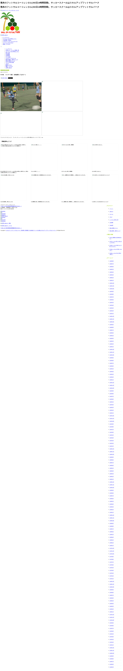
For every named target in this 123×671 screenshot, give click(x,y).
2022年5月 (112, 401)
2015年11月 (112, 617)
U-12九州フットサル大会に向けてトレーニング (100, 201)
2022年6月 (112, 399)
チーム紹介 (8, 56)
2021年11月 (112, 418)
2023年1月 (112, 379)
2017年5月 (112, 567)
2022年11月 (112, 385)
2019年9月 (112, 490)
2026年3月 (112, 274)
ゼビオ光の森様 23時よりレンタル (7, 201)
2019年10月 (112, 487)
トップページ (6, 37)
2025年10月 (112, 288)
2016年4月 (112, 603)
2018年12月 (112, 515)
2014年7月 (112, 661)
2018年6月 (112, 531)
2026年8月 (112, 261)
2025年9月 (112, 291)
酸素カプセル (9, 65)
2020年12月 (112, 448)
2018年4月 (112, 537)
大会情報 (8, 54)
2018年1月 (112, 545)
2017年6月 (112, 564)
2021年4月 (112, 437)
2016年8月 (112, 592)
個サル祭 (8, 52)
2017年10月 (112, 553)
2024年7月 (112, 330)
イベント (111, 208)
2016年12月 (112, 581)
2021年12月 (112, 415)
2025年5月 (112, 302)
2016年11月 (112, 584)
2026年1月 (112, 280)
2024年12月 (112, 316)
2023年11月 (112, 352)
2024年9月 (112, 324)
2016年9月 (112, 589)
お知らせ (111, 211)
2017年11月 (112, 551)
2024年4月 (112, 338)
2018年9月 (112, 523)
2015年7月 (112, 628)
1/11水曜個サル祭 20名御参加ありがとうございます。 (40, 201)
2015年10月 (112, 620)
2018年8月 (112, 526)
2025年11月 (112, 285)
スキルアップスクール (11, 58)
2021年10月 (112, 421)
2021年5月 (112, 435)
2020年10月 (112, 454)
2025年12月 (112, 283)
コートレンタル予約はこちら (9, 38)
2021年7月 (112, 429)
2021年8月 (112, 426)
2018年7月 (112, 528)
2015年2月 (112, 642)
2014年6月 (112, 664)
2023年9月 (112, 357)
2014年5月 (112, 667)
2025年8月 (112, 294)
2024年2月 (112, 343)
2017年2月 (112, 575)
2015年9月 (112, 622)
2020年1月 (112, 479)
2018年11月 (112, 517)
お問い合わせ (9, 67)
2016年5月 (112, 600)
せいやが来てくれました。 (96, 171)
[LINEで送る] (4, 77)
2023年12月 (112, 349)
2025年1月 (112, 313)
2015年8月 (112, 625)
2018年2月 (112, 542)
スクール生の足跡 (10, 62)
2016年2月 (112, 609)
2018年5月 (112, 534)
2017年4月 (112, 570)
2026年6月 (112, 266)
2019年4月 (112, 504)
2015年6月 (112, 631)
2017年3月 (112, 573)
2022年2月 (112, 410)
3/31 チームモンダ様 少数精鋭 (66, 171)
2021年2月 (112, 443)
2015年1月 (112, 644)
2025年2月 (112, 310)
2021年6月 (112, 432)
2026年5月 (112, 269)
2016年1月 (112, 611)
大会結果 (8, 55)
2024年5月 (112, 335)
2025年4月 (112, 305)
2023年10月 (112, 354)
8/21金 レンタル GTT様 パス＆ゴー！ (116, 250)
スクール (111, 214)
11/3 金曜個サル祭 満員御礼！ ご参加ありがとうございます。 (72, 201)
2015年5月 (112, 633)
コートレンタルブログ (8, 42)
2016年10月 (112, 586)
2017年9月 (112, 556)
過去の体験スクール (10, 61)
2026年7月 (112, 263)
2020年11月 (112, 451)
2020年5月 (112, 468)
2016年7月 (112, 595)
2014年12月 (112, 647)
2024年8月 (112, 327)
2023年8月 (112, 360)
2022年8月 (112, 393)
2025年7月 (112, 296)
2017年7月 (112, 562)
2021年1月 (112, 446)
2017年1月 (112, 578)
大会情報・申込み (7, 40)
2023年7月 (112, 363)
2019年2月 (112, 509)
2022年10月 (112, 388)
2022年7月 (112, 396)
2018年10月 (112, 520)
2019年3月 (112, 506)
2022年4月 (112, 404)
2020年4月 (112, 470)
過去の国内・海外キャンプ (12, 59)
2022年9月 (112, 390)
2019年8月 (112, 493)
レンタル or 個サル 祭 (114, 219)
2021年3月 (112, 440)
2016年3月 (112, 606)
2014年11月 (112, 650)
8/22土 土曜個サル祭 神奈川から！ (116, 238)
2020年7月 (112, 462)
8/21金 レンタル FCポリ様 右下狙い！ (115, 254)
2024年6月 (112, 332)
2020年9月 (112, 457)
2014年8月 (112, 658)
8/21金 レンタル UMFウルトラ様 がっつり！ (116, 246)
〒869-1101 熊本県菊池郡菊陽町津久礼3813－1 (11, 206)
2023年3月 (112, 374)
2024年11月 (112, 319)
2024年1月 (112, 346)
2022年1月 (112, 412)
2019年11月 (112, 484)
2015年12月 (112, 614)
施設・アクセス (6, 44)
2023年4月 (112, 371)
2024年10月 (112, 321)
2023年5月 (112, 368)
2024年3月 (112, 341)
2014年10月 (112, 653)
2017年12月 (112, 548)
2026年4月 (112, 272)
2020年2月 (112, 476)
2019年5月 (112, 501)
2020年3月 (112, 473)
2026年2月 (112, 277)
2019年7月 (112, 495)
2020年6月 (112, 465)
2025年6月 (112, 299)
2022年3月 (112, 407)
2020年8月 (112, 459)
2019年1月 (112, 512)
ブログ (7, 63)
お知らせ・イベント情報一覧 (12, 50)
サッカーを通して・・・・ (35, 171)
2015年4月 (112, 636)
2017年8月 (112, 559)
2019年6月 (112, 498)
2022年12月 (112, 382)
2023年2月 (112, 377)
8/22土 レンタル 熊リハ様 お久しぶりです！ (116, 242)
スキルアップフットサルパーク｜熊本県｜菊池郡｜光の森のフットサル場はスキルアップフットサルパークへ (31, 230)
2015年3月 (112, 639)
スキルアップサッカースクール (10, 41)
